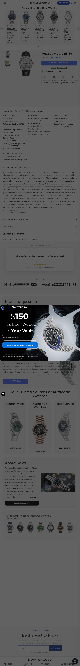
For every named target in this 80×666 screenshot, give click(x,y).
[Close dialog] (3, 307)
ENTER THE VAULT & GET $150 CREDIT (20, 345)
